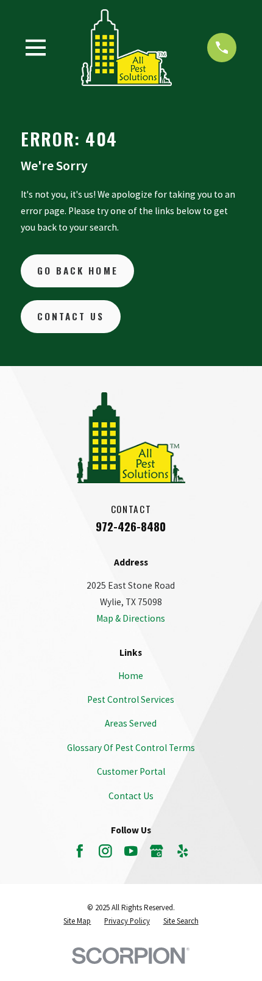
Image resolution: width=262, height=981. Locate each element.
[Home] (126, 47)
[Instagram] (105, 851)
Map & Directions (130, 618)
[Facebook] (80, 851)
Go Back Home (77, 270)
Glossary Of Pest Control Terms (131, 747)
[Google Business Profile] (156, 851)
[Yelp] (182, 851)
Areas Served (131, 723)
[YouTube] (131, 851)
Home (130, 675)
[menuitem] (77, 922)
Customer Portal (131, 771)
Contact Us (71, 316)
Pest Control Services (130, 699)
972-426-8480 (131, 526)
